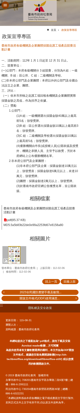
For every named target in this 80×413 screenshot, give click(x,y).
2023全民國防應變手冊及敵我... (40, 292)
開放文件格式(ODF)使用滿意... (40, 298)
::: (24, 1)
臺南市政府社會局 (40, 10)
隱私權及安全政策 (40, 308)
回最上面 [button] (70, 281)
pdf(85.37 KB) (16, 220)
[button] (14, 255)
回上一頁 (51, 281)
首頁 (53, 29)
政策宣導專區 (69, 29)
